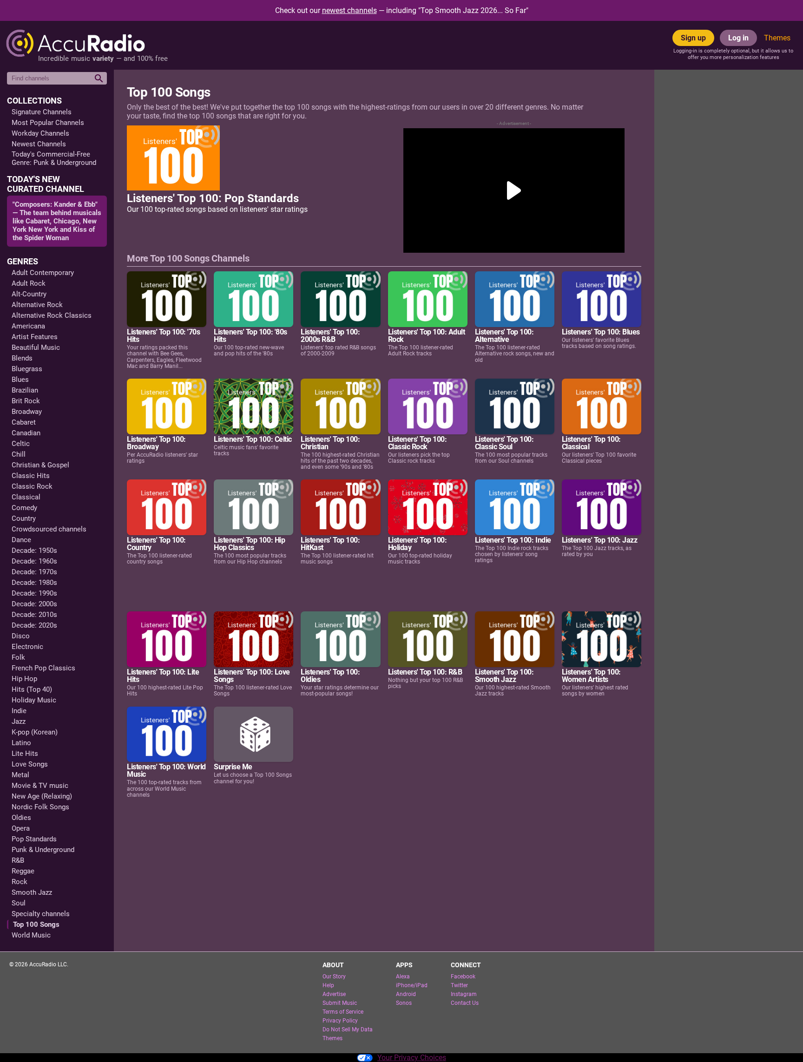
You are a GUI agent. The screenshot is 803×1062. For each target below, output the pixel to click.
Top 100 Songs (36, 924)
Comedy (24, 508)
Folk (18, 657)
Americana (28, 326)
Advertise (334, 994)
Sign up (693, 37)
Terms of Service (343, 1012)
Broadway (27, 411)
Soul (19, 903)
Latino (21, 743)
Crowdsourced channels (49, 529)
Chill (19, 454)
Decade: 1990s (34, 593)
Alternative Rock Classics (52, 315)
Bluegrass (27, 369)
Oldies (21, 817)
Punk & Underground (43, 850)
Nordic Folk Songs (40, 807)
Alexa (403, 976)
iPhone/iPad (412, 985)
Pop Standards (34, 839)
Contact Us (465, 1003)
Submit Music (340, 1003)
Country (24, 518)
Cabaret (24, 422)
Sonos (404, 1003)
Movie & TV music (40, 785)
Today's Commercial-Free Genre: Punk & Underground (54, 158)
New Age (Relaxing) (42, 796)
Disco (21, 636)
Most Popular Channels (48, 122)
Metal (20, 775)
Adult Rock (29, 283)
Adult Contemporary (43, 273)
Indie (19, 711)
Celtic (21, 443)
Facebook (463, 976)
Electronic (27, 646)
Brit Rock (26, 401)
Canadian (26, 433)
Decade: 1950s (34, 550)
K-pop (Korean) (35, 732)
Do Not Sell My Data (348, 1029)
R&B (18, 860)
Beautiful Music (36, 347)
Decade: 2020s (34, 625)
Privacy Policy (340, 1020)
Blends (22, 358)
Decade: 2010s (34, 614)
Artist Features (35, 337)
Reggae (23, 871)
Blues (20, 379)
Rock (19, 882)
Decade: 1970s (34, 572)
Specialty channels (41, 914)
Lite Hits (25, 753)
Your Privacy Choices (411, 1057)
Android (406, 994)
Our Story (334, 976)
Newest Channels (39, 144)
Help (328, 985)
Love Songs (30, 764)
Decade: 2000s (34, 604)
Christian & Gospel (40, 465)
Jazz (19, 721)
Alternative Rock (37, 305)
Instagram (464, 994)
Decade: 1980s (34, 582)
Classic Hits (31, 476)
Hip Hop (24, 679)
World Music (31, 935)
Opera (21, 828)
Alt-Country (29, 294)
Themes (777, 37)
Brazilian (25, 390)
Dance (21, 540)
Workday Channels (40, 133)
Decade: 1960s (34, 561)
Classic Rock (32, 486)
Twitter (459, 985)
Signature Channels (42, 112)
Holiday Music (34, 700)
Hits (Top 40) (32, 689)
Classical (26, 497)
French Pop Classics (43, 668)
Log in (738, 37)
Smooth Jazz (32, 892)
